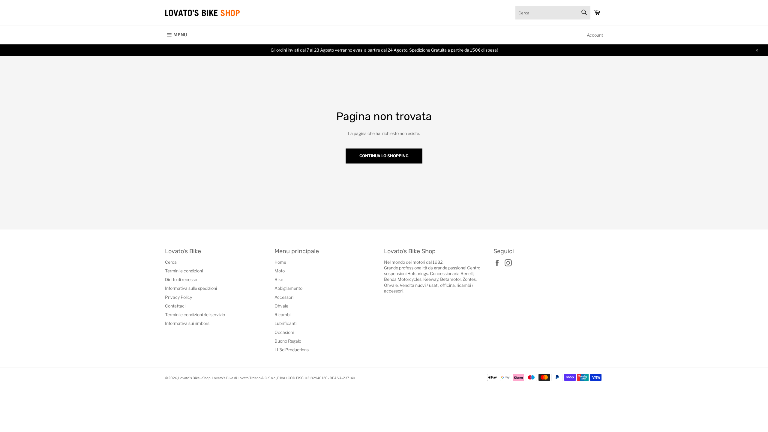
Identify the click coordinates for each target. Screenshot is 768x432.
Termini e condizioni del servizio (195, 314)
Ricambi (282, 314)
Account (595, 35)
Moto (279, 270)
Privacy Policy (178, 297)
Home (280, 262)
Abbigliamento (288, 288)
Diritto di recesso (181, 279)
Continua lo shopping (384, 155)
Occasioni (284, 332)
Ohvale (281, 305)
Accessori (283, 297)
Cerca (171, 262)
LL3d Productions (291, 349)
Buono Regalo (287, 341)
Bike (278, 279)
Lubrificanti (285, 323)
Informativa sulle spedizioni (191, 288)
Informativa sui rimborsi (187, 323)
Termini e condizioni (184, 270)
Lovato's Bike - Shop (194, 378)
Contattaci (175, 305)
